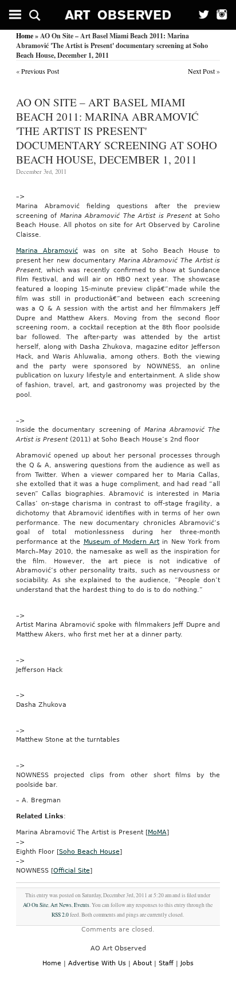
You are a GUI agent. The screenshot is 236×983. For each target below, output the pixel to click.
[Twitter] (200, 15)
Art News (61, 905)
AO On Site (35, 905)
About (142, 963)
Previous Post (40, 70)
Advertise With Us (97, 963)
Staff (166, 963)
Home (24, 36)
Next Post (201, 70)
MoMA (157, 832)
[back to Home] (118, 15)
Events (81, 905)
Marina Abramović (47, 250)
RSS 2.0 (60, 914)
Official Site (71, 870)
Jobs (187, 963)
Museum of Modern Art (122, 542)
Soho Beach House (89, 851)
